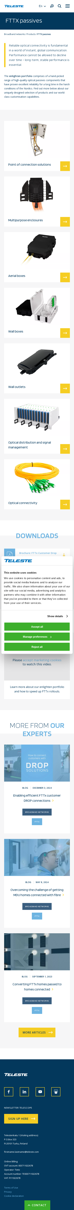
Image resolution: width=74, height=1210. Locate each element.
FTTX (37, 821)
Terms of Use (11, 1187)
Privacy (8, 1191)
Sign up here (18, 1119)
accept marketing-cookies (42, 660)
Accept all (37, 626)
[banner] (14, 6)
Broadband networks (37, 812)
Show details (55, 616)
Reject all (37, 646)
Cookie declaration (14, 1195)
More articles (34, 1032)
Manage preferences (35, 636)
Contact (39, 1205)
